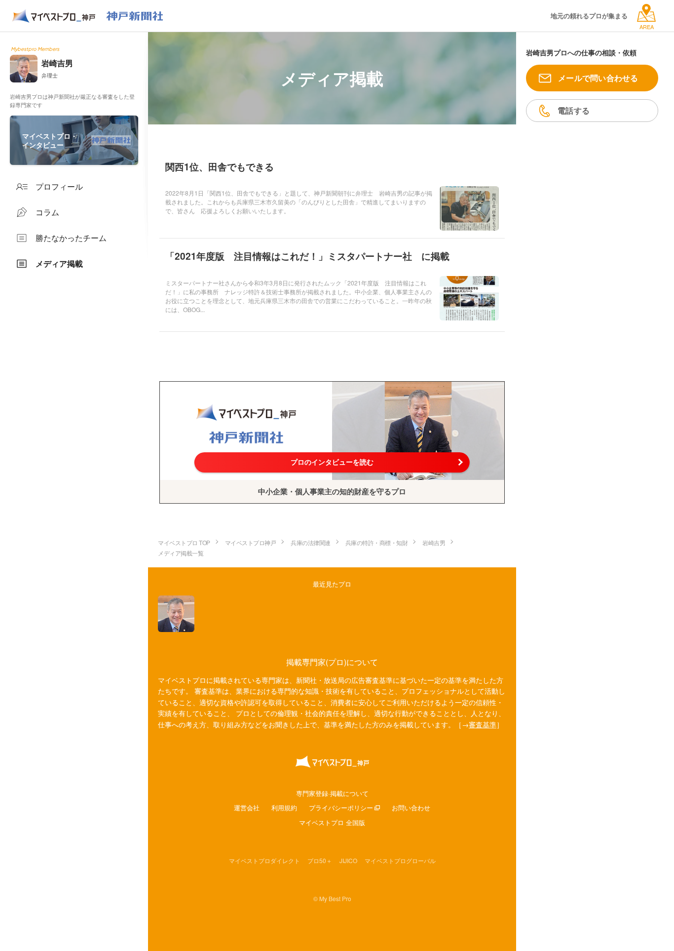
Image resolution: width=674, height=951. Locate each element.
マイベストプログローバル (400, 860)
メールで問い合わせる (598, 77)
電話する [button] (574, 110)
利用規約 (284, 807)
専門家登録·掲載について (332, 793)
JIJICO (348, 860)
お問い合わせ (411, 807)
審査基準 (482, 724)
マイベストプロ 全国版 (332, 822)
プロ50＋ (319, 860)
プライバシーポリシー (341, 807)
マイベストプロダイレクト (264, 860)
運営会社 (247, 807)
